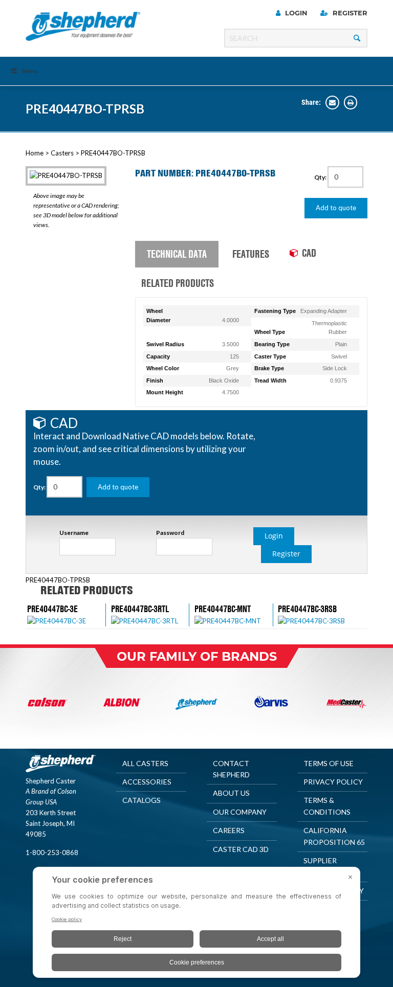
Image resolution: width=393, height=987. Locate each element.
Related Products (177, 283)
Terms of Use (328, 763)
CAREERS (229, 830)
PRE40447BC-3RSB (307, 608)
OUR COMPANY (240, 811)
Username (74, 532)
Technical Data (177, 253)
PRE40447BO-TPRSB (85, 108)
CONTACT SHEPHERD (231, 769)
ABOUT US (231, 793)
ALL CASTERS (145, 763)
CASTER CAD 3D (241, 849)
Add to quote (336, 208)
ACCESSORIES (146, 781)
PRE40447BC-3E (52, 608)
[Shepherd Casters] (83, 26)
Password (170, 532)
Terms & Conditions (327, 806)
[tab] (177, 254)
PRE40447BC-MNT (222, 608)
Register (349, 13)
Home (34, 153)
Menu (30, 71)
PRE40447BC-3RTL (140, 608)
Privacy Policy (333, 781)
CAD (309, 252)
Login (295, 13)
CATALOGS (141, 800)
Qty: (321, 177)
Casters (62, 153)
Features (250, 253)
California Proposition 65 (334, 836)
